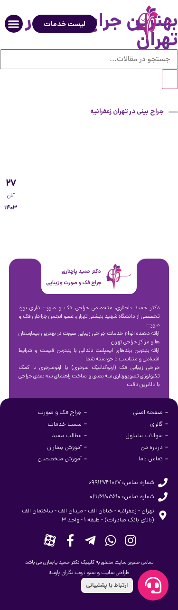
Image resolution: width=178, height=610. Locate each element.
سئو (91, 572)
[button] (14, 24)
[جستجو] (170, 79)
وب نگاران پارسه (66, 572)
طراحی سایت (115, 572)
